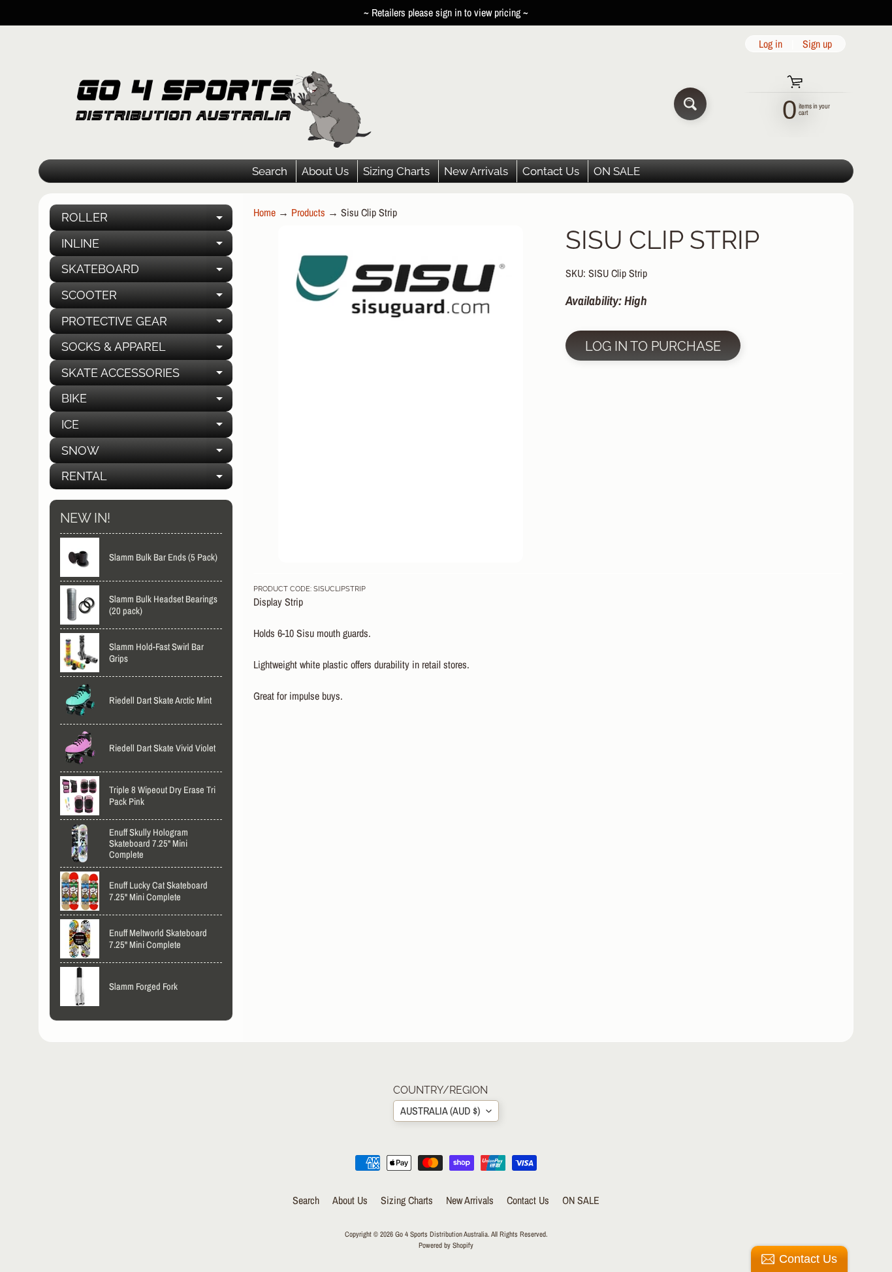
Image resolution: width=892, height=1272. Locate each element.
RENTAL (146, 479)
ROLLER (146, 220)
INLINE (146, 246)
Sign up (817, 44)
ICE (146, 427)
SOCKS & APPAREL (146, 350)
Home (264, 212)
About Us (325, 171)
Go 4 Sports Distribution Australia (441, 1234)
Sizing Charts (396, 171)
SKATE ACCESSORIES (146, 376)
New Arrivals (476, 171)
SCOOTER (146, 298)
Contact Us (550, 171)
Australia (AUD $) (440, 1110)
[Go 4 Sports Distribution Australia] (213, 103)
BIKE (146, 401)
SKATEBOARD (146, 272)
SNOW (146, 454)
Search (269, 171)
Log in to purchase (653, 346)
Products (308, 212)
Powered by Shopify (446, 1245)
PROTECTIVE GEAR (146, 324)
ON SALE (617, 171)
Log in (770, 44)
